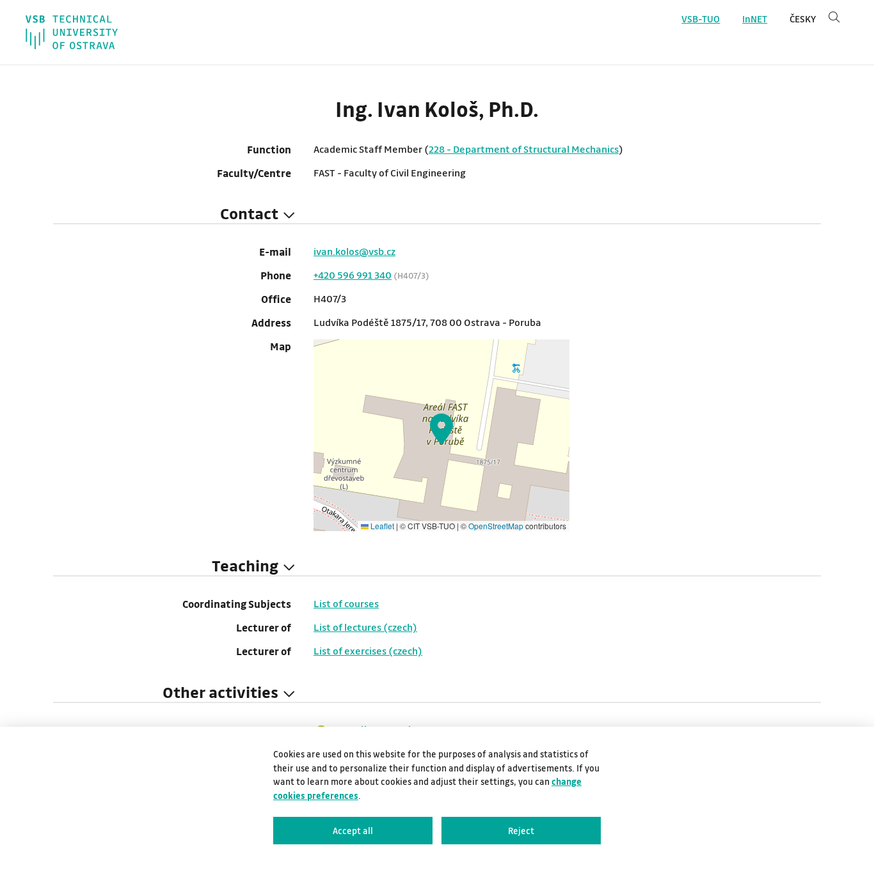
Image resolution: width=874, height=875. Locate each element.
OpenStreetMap (495, 525)
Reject (521, 830)
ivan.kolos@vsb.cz (354, 251)
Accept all (353, 830)
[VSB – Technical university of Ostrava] (72, 32)
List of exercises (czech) (368, 650)
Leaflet (381, 525)
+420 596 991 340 (353, 274)
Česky (803, 19)
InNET (754, 19)
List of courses (346, 603)
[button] (441, 429)
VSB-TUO (700, 19)
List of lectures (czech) (365, 627)
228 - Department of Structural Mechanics (524, 149)
